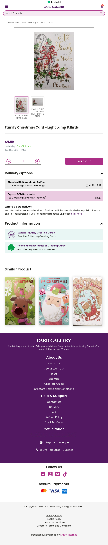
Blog (54, 373)
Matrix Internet (68, 534)
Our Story (54, 363)
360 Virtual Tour (54, 368)
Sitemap (54, 378)
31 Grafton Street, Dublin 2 (56, 449)
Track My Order (54, 422)
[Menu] (6, 7)
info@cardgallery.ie (56, 442)
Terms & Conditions (54, 522)
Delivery (54, 407)
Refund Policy (54, 417)
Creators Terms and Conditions (54, 389)
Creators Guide (54, 384)
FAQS (54, 412)
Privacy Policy (54, 515)
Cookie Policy (54, 519)
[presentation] (105, 303)
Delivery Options (19, 173)
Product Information (22, 223)
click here (76, 213)
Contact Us (54, 402)
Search (101, 13)
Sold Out (84, 161)
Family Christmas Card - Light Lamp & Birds (42, 127)
